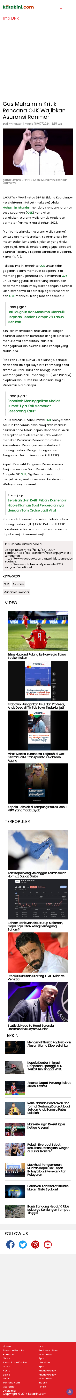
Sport (42, 1358)
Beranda (8, 1354)
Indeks (43, 1382)
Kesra (6, 1370)
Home (7, 1346)
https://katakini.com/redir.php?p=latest (44, 553)
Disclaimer (9, 1390)
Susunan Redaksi (13, 1350)
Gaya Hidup (46, 1354)
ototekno (44, 1362)
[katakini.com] (20, 7)
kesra (42, 1346)
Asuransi (18, 584)
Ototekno (9, 1386)
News (6, 1358)
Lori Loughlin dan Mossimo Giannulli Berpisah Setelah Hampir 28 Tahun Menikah (36, 317)
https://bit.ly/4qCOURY (39, 550)
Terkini (43, 1386)
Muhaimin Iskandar (16, 208)
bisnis (6, 1378)
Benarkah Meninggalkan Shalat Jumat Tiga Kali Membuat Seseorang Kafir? (34, 406)
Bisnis (6, 1374)
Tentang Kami (11, 1382)
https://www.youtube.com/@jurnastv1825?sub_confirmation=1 (34, 565)
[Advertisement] (38, 60)
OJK (30, 213)
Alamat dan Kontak (15, 1362)
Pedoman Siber (48, 1350)
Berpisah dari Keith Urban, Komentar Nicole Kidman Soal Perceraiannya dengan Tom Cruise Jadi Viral (37, 505)
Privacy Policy (47, 1370)
